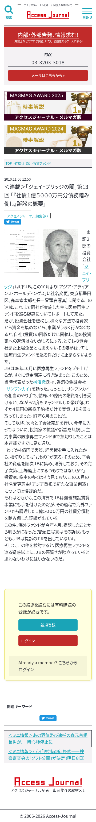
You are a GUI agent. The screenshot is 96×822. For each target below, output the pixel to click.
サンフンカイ (17, 388)
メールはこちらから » (48, 75)
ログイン (28, 640)
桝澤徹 (39, 382)
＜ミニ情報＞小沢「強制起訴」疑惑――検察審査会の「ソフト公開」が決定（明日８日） (46, 754)
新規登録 (48, 625)
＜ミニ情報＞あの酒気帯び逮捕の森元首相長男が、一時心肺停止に (47, 738)
